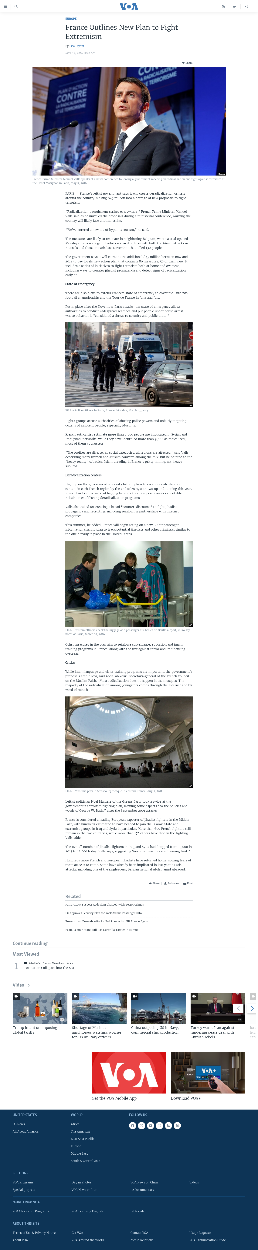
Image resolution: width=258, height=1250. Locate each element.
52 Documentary (142, 1190)
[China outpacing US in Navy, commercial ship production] (158, 1008)
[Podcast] (177, 1125)
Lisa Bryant (76, 46)
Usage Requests (200, 1233)
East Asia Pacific (82, 1139)
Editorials (137, 1211)
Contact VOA (139, 1233)
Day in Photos (81, 1182)
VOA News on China (144, 1182)
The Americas (80, 1131)
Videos (194, 1182)
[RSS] (168, 1125)
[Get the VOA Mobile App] (129, 1073)
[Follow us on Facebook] (132, 1125)
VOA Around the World (88, 1240)
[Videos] (235, 6)
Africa (75, 1124)
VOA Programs (23, 1182)
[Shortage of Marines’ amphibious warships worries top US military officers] (99, 1008)
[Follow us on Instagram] (159, 1125)
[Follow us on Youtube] (150, 1125)
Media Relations (142, 1240)
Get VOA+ (78, 1233)
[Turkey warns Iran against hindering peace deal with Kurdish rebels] (218, 1008)
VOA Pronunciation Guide (207, 1240)
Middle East (79, 1153)
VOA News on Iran (84, 1190)
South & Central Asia (85, 1161)
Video (18, 985)
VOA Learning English (87, 1211)
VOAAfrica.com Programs (31, 1211)
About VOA (20, 1240)
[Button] (187, 63)
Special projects (24, 1190)
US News (19, 1124)
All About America (26, 1131)
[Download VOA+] (208, 1073)
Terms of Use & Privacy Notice (34, 1233)
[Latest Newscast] (246, 6)
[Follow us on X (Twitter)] (141, 1125)
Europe (71, 19)
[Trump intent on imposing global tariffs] (40, 1008)
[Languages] (223, 6)
